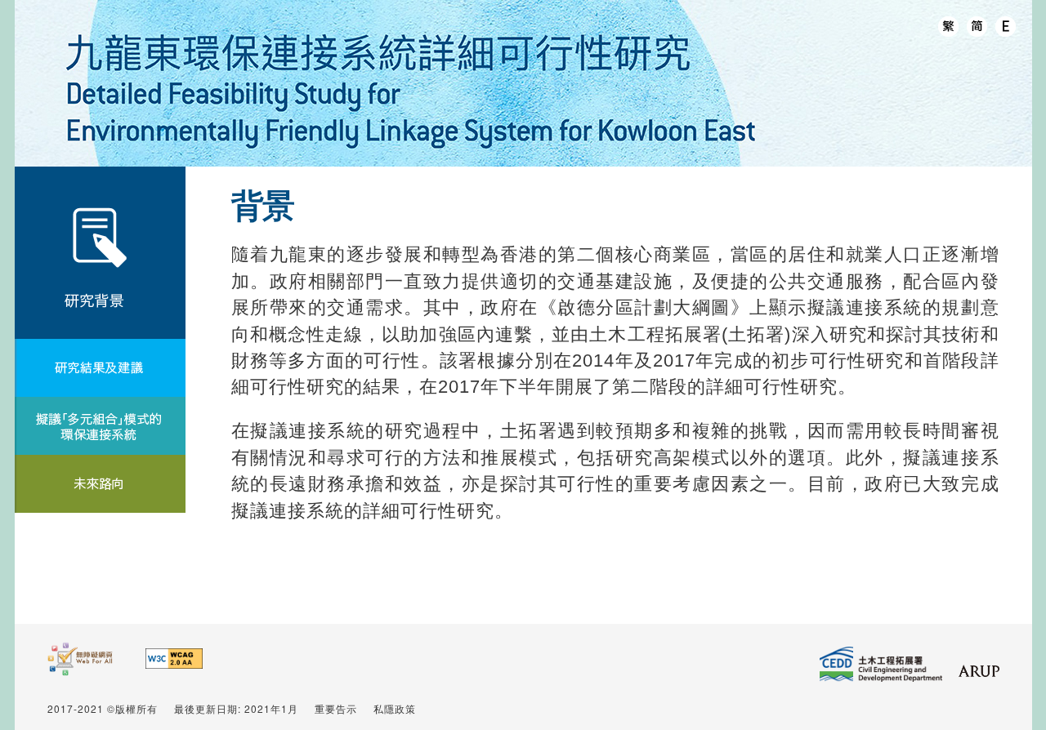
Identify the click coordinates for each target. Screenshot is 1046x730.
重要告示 (336, 708)
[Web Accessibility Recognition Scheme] (80, 668)
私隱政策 (394, 708)
